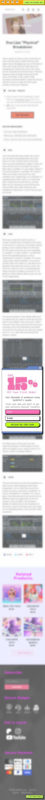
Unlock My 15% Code (22, 424)
